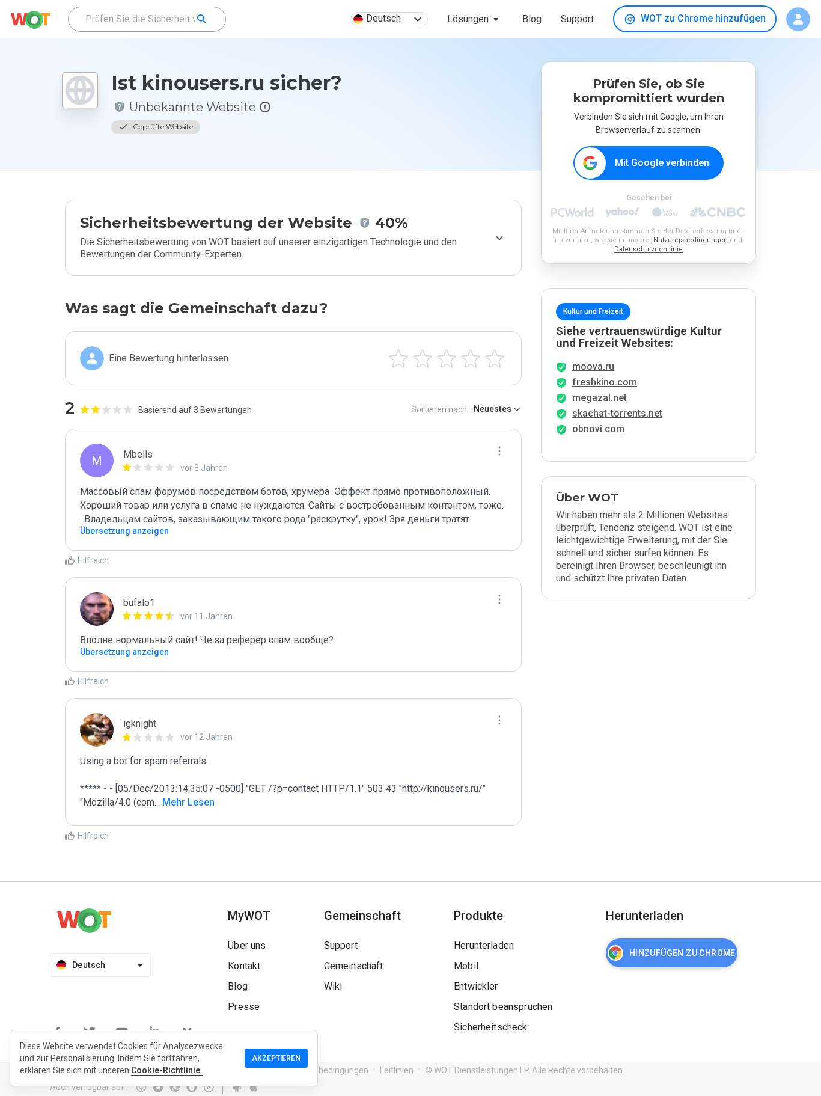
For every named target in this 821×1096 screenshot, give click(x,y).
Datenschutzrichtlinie (648, 249)
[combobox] (147, 19)
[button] (475, 19)
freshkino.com (604, 382)
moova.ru (593, 366)
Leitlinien (397, 1070)
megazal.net (599, 397)
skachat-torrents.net (617, 413)
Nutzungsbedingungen (690, 240)
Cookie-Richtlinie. (167, 1070)
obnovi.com (598, 429)
